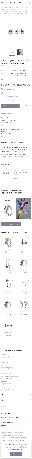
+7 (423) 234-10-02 (7, 389)
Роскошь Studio (6, 118)
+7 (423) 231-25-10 (6, 133)
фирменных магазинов (19, 156)
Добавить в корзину (10, 106)
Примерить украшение (11, 96)
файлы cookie (19, 444)
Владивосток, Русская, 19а (8, 120)
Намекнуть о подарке (10, 100)
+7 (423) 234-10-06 (6, 122)
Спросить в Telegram (10, 93)
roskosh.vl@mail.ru (7, 357)
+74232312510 (6, 373)
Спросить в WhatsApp (10, 89)
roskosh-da (4, 362)
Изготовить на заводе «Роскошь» (11, 129)
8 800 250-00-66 (6, 378)
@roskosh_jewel (6, 368)
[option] (16, 32)
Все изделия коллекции (11, 224)
